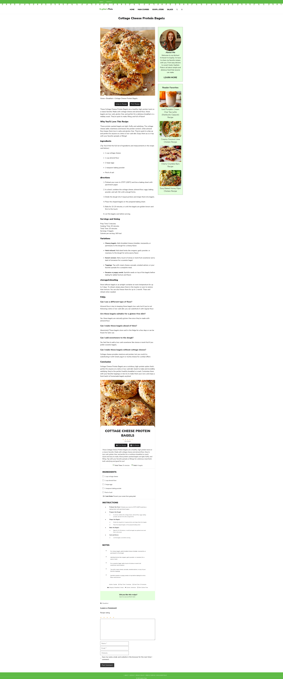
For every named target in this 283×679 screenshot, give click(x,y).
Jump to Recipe (121, 104)
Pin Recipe (136, 445)
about (101, 1)
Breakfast (109, 98)
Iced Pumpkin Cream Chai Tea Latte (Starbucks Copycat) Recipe (170, 113)
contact (109, 1)
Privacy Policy (140, 675)
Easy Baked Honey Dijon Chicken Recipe (170, 189)
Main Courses (143, 9)
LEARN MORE (170, 77)
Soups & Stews (158, 9)
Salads (170, 9)
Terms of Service (150, 675)
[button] (177, 9)
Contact (132, 675)
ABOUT (126, 675)
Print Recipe (135, 104)
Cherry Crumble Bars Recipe (170, 165)
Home (132, 9)
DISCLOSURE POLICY (161, 675)
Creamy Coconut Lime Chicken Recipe (170, 140)
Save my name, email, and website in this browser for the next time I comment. (127, 658)
